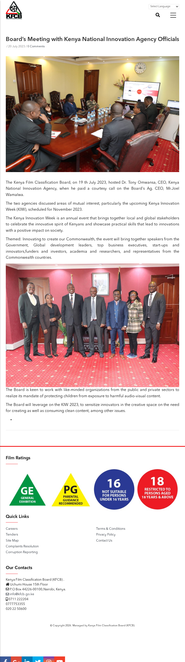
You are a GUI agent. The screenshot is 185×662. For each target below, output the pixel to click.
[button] (173, 15)
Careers (12, 528)
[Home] (14, 16)
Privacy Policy (106, 534)
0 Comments (36, 46)
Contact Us (104, 540)
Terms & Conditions (110, 528)
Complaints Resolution (22, 546)
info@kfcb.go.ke (21, 594)
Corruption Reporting (22, 552)
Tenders (12, 534)
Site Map (12, 540)
